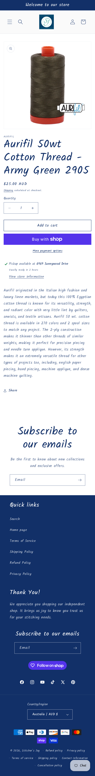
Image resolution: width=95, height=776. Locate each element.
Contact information (75, 758)
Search (15, 519)
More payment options (47, 251)
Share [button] (13, 390)
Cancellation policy (50, 765)
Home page (18, 530)
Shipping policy (47, 758)
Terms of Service (23, 541)
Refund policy (54, 751)
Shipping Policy (21, 552)
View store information (26, 276)
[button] (9, 22)
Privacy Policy (20, 574)
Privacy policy (76, 751)
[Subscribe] (79, 480)
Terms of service (22, 758)
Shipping (8, 190)
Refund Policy (20, 562)
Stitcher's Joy (31, 751)
